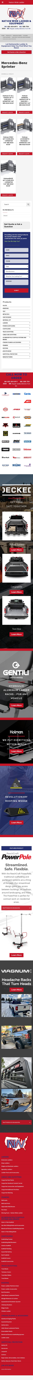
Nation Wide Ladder (16, 2)
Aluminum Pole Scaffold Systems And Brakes (12, 1218)
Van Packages (7, 317)
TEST (4, 311)
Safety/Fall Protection (10, 354)
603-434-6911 (12, 27)
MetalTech (6, 314)
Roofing (5, 348)
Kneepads (6, 308)
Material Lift (7, 320)
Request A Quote (7, 112)
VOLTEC (5, 305)
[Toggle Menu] (2, 2)
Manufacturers (8, 357)
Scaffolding (7, 329)
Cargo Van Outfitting (9, 334)
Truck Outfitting (8, 332)
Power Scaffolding (9, 326)
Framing (5, 345)
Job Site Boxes (7, 351)
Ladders (5, 323)
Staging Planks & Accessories (12, 342)
